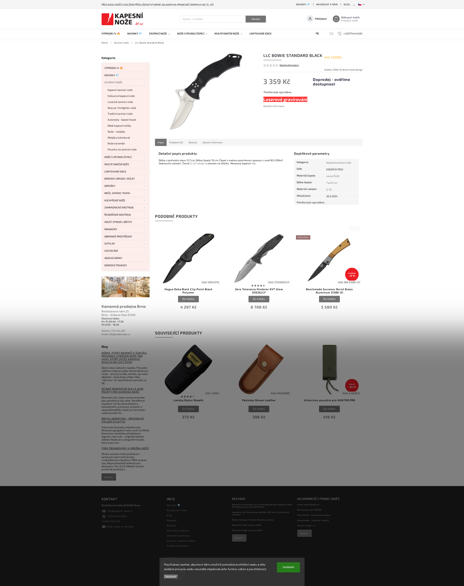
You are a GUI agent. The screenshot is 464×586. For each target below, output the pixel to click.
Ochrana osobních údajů (181, 540)
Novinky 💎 (303, 4)
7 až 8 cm (331, 182)
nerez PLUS (332, 176)
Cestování (111, 250)
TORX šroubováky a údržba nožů (125, 448)
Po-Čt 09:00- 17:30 (113, 321)
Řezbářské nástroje (117, 214)
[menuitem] (113, 33)
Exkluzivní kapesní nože (121, 95)
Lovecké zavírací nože (120, 101)
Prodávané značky (178, 545)
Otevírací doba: (111, 318)
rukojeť (201, 163)
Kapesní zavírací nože (120, 89)
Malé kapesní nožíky (119, 125)
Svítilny (109, 243)
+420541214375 (111, 521)
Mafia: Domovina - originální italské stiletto (123, 420)
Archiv (108, 477)
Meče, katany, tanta (117, 193)
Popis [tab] (161, 142)
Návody (171, 525)
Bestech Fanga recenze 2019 (247, 530)
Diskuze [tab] (192, 142)
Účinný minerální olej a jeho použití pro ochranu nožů (122, 390)
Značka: (343, 69)
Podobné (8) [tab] (176, 142)
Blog (347, 4)
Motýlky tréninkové (119, 137)
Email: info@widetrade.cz (116, 334)
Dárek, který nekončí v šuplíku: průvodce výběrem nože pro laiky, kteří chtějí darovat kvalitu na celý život (124, 357)
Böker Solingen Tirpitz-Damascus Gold (253, 520)
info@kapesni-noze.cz (120, 510)
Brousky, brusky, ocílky (119, 178)
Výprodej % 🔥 (113, 67)
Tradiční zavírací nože (120, 113)
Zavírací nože (113, 82)
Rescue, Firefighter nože (122, 107)
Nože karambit (116, 143)
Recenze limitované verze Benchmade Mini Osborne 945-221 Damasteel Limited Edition (262, 505)
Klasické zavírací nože (338, 162)
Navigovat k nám (327, 4)
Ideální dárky (113, 258)
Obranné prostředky (118, 236)
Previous (352, 228)
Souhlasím (288, 567)
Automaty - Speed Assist (122, 119)
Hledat (256, 19)
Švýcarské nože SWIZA (309, 510)
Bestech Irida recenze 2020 (247, 525)
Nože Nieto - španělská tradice (313, 515)
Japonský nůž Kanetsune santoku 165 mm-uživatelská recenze (260, 513)
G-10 (193, 163)
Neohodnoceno (289, 65)
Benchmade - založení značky (313, 520)
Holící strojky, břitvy (118, 221)
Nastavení (170, 576)
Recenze (172, 520)
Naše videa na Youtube (120, 526)
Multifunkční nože (116, 164)
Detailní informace (273, 106)
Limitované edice (115, 171)
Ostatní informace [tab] (213, 142)
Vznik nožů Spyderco (308, 504)
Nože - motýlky (116, 131)
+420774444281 (116, 516)
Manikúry (110, 229)
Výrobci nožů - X (306, 525)
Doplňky (109, 185)
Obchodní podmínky (178, 535)
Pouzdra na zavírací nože (122, 149)
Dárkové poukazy (115, 265)
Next (357, 228)
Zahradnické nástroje (119, 207)
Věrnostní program (178, 530)
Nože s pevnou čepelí (118, 157)
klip (254, 163)
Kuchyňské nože (114, 200)
